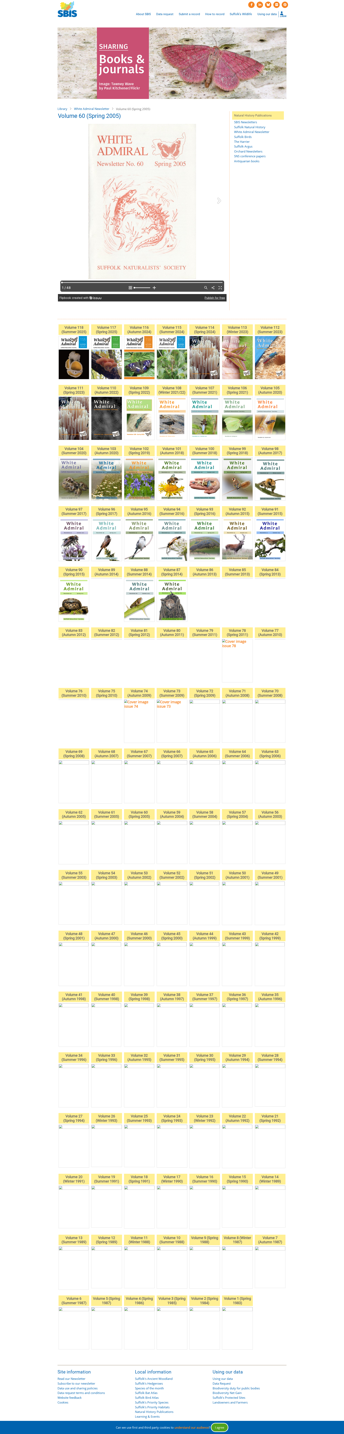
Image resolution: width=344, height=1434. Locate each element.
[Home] (67, 9)
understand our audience (191, 1427)
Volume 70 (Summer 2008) (270, 693)
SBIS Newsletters (245, 122)
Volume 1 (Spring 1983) (237, 1300)
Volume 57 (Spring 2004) (237, 814)
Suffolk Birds (243, 137)
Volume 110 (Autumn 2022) (106, 390)
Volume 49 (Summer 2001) (270, 875)
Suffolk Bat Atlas (146, 1393)
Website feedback (70, 1398)
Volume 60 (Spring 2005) (139, 814)
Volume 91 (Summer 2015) (270, 511)
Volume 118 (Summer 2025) (74, 329)
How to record (214, 14)
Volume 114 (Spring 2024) (204, 329)
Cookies (63, 1402)
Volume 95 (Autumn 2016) (139, 511)
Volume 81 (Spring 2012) (139, 632)
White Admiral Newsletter (91, 109)
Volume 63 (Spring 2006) (270, 753)
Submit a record (189, 14)
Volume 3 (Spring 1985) (172, 1300)
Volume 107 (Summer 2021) (204, 390)
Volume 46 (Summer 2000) (139, 936)
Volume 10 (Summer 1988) (171, 1240)
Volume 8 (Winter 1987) (237, 1240)
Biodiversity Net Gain (227, 1393)
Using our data (267, 14)
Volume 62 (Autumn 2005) (74, 814)
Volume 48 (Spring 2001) (74, 936)
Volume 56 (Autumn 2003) (270, 814)
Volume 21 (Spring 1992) (270, 1118)
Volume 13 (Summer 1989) (74, 1240)
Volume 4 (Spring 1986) (139, 1300)
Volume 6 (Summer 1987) (74, 1300)
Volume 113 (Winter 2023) (237, 329)
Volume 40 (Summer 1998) (106, 997)
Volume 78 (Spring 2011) (237, 632)
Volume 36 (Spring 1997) (237, 997)
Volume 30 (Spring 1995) (204, 1057)
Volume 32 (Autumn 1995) (139, 1057)
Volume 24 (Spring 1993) (172, 1118)
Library (62, 109)
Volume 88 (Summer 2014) (139, 572)
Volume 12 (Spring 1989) (106, 1240)
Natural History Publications (154, 1412)
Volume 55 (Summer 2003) (74, 875)
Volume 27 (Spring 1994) (74, 1118)
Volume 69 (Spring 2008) (74, 753)
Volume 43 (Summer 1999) (237, 936)
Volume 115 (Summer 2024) (171, 329)
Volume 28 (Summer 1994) (270, 1057)
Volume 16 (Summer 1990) (204, 1179)
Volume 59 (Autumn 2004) (172, 814)
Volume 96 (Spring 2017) (106, 511)
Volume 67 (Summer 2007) (139, 753)
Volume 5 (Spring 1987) (106, 1300)
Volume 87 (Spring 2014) (172, 572)
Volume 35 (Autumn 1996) (270, 997)
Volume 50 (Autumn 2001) (237, 875)
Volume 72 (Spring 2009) (204, 693)
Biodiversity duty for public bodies (236, 1388)
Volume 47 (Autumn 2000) (106, 936)
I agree (219, 1427)
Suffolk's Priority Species (151, 1402)
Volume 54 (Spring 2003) (106, 875)
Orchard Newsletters (248, 151)
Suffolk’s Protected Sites (229, 1398)
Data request (164, 14)
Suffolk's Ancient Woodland (154, 1379)
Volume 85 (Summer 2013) (237, 572)
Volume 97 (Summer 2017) (74, 511)
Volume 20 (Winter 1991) (74, 1179)
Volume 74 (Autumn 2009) (139, 693)
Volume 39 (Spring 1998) (139, 997)
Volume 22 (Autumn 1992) (237, 1118)
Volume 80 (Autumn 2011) (172, 632)
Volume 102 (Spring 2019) (139, 451)
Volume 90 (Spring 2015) (74, 572)
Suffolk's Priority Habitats (152, 1407)
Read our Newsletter (71, 1379)
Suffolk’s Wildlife (241, 14)
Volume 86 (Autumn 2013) (205, 572)
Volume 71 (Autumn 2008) (237, 693)
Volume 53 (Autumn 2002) (139, 875)
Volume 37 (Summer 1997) (204, 997)
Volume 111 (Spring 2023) (74, 390)
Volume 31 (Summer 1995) (171, 1057)
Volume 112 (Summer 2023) (270, 329)
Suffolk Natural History (249, 127)
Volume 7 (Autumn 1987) (270, 1240)
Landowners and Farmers (230, 1402)
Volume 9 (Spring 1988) (204, 1240)
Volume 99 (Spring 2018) (237, 451)
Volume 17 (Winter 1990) (172, 1179)
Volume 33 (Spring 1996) (106, 1057)
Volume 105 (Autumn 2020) (270, 390)
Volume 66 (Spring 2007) (172, 753)
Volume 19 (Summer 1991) (106, 1179)
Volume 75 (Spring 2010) (106, 693)
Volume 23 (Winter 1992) (204, 1118)
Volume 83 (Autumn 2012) (74, 632)
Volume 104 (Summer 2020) (74, 451)
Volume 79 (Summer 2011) (204, 632)
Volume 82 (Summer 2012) (106, 632)
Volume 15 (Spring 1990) (237, 1179)
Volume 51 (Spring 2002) (204, 875)
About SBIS (143, 14)
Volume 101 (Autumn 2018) (172, 451)
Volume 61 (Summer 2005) (106, 814)
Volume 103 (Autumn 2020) (106, 451)
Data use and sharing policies (78, 1388)
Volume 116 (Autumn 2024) (139, 329)
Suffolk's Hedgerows (149, 1383)
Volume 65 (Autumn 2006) (205, 753)
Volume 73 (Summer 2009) (171, 693)
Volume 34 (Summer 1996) (74, 1057)
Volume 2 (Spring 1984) (204, 1300)
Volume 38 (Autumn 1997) (172, 997)
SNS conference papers (250, 156)
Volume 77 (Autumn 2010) (270, 632)
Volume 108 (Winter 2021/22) (171, 390)
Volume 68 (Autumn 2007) (106, 753)
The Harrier (242, 142)
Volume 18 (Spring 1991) (139, 1179)
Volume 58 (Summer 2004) (204, 814)
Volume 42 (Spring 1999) (270, 936)
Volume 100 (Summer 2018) (204, 451)
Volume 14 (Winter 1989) (270, 1179)
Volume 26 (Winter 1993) (106, 1118)
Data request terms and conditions (81, 1393)
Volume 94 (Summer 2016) (171, 511)
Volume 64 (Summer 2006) (237, 753)
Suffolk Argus (243, 146)
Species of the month (149, 1388)
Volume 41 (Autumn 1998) (74, 997)
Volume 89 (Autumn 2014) (106, 572)
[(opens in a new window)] (251, 4)
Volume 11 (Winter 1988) (139, 1240)
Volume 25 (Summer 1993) (139, 1118)
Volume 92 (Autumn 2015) (237, 511)
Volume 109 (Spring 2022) (139, 390)
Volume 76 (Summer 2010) (74, 693)
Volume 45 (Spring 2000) (172, 936)
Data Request (222, 1383)
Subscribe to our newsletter (76, 1383)
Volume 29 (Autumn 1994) (237, 1057)
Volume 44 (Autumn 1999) (205, 936)
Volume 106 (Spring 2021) (237, 390)
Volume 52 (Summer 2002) (171, 875)
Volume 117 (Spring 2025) (106, 329)
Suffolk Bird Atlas (147, 1398)
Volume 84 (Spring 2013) (270, 572)
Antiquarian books (246, 161)
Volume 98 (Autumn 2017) (270, 451)
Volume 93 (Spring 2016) (204, 511)
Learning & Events (147, 1416)
